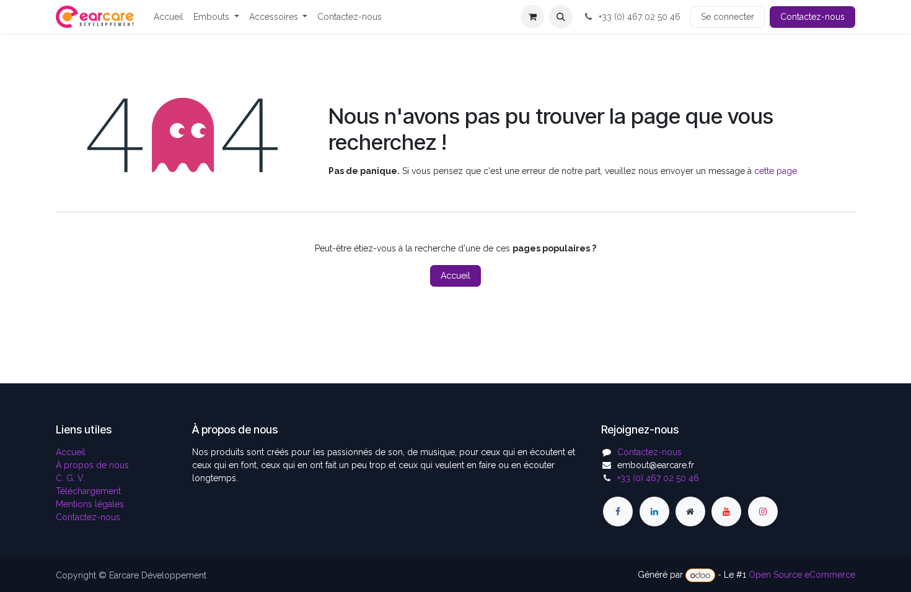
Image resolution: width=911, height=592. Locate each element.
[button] (561, 16)
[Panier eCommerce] (532, 16)
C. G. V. (70, 478)
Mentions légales (90, 504)
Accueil (455, 276)
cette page (775, 171)
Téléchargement (88, 491)
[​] (618, 511)
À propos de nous (92, 465)
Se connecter (727, 17)
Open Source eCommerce (802, 575)
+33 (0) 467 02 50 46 (638, 17)
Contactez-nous (812, 17)
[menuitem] (168, 17)
